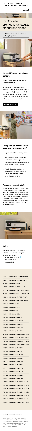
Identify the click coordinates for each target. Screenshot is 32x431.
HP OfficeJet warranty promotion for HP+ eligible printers (15, 35)
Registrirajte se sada (10, 104)
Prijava (25, 10)
